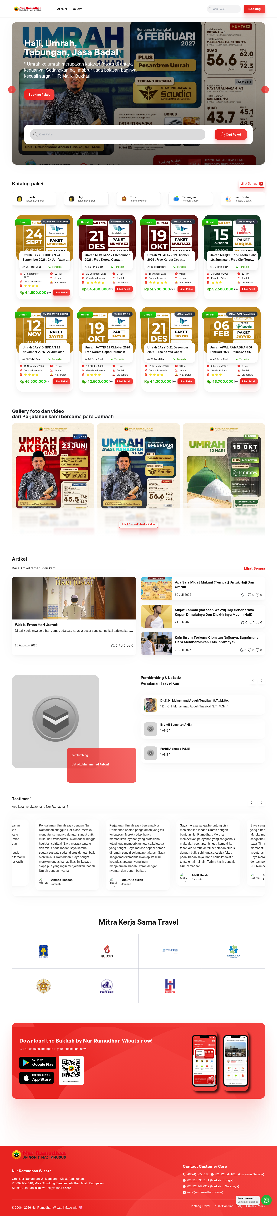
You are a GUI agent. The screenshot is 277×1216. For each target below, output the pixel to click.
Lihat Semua (254, 568)
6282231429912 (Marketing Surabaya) (213, 1186)
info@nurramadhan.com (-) (205, 1192)
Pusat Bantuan (223, 1206)
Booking (254, 9)
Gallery (76, 9)
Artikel (62, 9)
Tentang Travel (200, 1206)
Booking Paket (39, 94)
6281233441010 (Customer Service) (239, 1174)
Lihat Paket (61, 292)
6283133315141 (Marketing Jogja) (210, 1180)
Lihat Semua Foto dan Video (138, 524)
